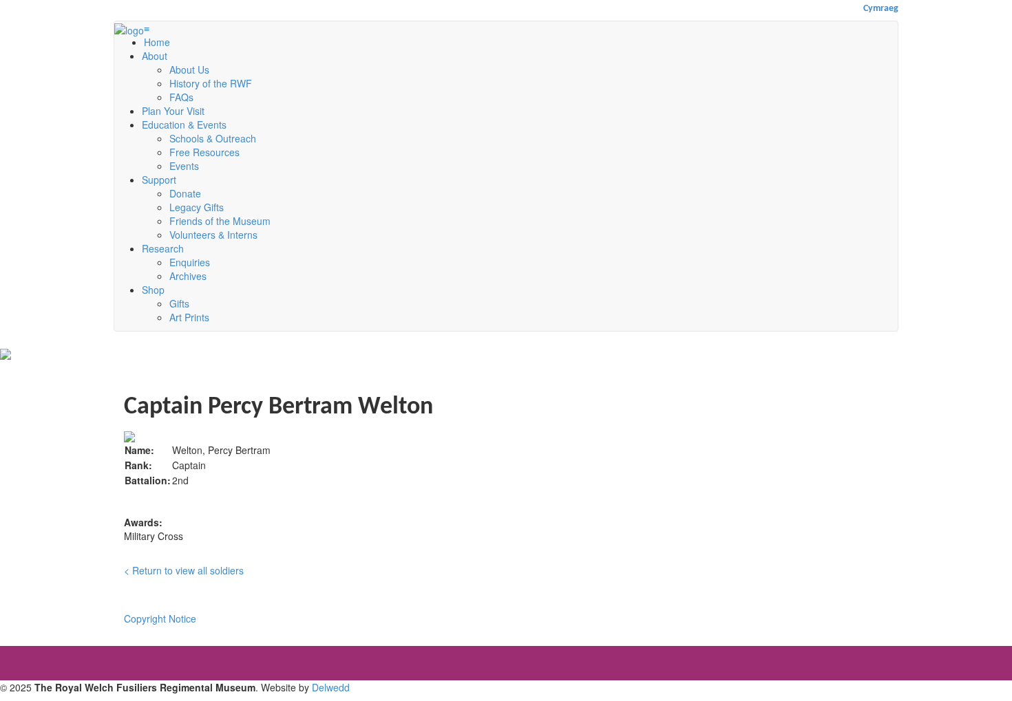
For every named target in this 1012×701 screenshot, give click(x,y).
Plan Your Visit (173, 111)
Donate (185, 193)
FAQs (181, 97)
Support (159, 179)
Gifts (179, 303)
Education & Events (184, 124)
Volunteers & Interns (213, 234)
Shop (153, 289)
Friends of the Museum (220, 221)
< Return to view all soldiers (184, 570)
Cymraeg (880, 8)
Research (163, 248)
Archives (188, 276)
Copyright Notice (160, 618)
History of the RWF (210, 83)
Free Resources (204, 152)
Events (184, 166)
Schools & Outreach (212, 138)
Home (157, 42)
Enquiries (189, 262)
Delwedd (331, 687)
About (154, 56)
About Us (189, 69)
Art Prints (189, 317)
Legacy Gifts (196, 207)
